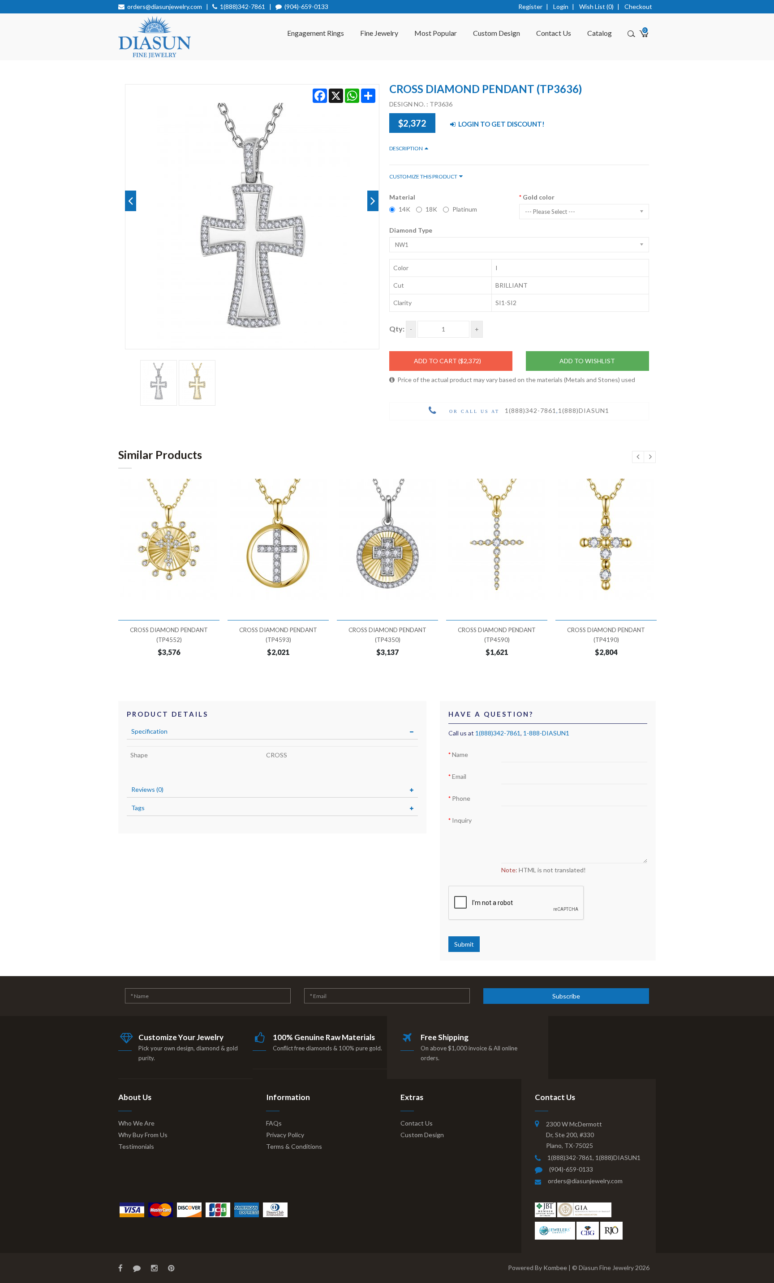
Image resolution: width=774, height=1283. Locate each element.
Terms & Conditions (294, 1146)
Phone (461, 798)
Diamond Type (410, 230)
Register (530, 6)
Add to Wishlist (587, 361)
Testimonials (136, 1146)
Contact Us (553, 33)
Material (402, 197)
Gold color (539, 197)
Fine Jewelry (379, 33)
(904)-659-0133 (306, 6)
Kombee (555, 1267)
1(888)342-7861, (571, 1157)
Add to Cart (447, 361)
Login (560, 6)
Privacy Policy (285, 1135)
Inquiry (462, 820)
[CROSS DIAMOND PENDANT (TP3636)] (158, 383)
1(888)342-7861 (242, 6)
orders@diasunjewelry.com (164, 6)
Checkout (638, 6)
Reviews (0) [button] (147, 789)
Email (459, 776)
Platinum (464, 209)
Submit (464, 944)
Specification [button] (149, 731)
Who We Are (136, 1123)
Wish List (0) (596, 6)
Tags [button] (138, 807)
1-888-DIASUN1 (546, 733)
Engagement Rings (315, 33)
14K (404, 209)
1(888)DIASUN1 (583, 410)
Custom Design (496, 33)
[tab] (272, 731)
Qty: (396, 328)
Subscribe (566, 996)
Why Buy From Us (143, 1135)
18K (431, 209)
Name (460, 754)
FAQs (274, 1123)
